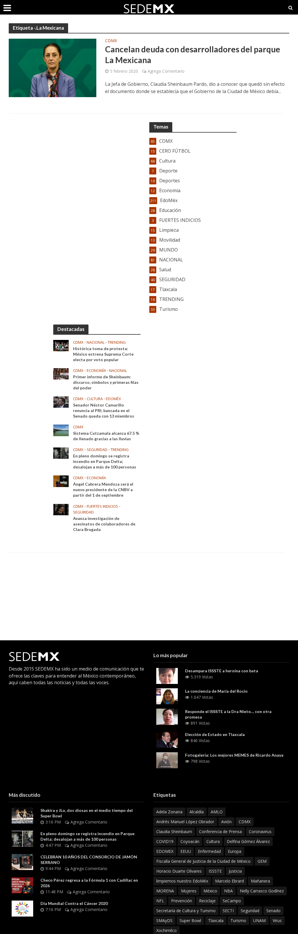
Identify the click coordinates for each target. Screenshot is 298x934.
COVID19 (164, 841)
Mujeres (188, 891)
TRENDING (117, 342)
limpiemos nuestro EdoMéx (182, 881)
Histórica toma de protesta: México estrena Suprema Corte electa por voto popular (103, 354)
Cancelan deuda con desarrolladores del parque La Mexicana (192, 54)
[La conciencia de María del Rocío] (167, 696)
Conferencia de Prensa (220, 831)
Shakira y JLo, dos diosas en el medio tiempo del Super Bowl (86, 813)
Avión (226, 821)
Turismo (238, 920)
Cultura (95, 398)
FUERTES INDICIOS (102, 506)
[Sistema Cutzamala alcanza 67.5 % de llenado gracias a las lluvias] (61, 430)
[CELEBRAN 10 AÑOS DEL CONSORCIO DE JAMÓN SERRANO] (22, 861)
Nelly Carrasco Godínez (262, 891)
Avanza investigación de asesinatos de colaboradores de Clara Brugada (104, 524)
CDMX (111, 41)
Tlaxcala (216, 920)
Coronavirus (260, 831)
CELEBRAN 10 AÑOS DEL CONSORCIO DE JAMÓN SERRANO (88, 859)
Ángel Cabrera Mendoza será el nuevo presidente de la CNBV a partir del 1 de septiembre (103, 490)
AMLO (217, 811)
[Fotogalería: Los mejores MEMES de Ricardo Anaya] (167, 760)
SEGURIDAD (97, 449)
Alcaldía (196, 811)
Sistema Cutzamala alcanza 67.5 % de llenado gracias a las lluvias (106, 436)
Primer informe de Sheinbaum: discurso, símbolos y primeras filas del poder (106, 382)
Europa (234, 851)
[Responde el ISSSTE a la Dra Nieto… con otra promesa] (167, 716)
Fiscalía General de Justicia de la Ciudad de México (203, 861)
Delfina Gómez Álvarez (248, 841)
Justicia (235, 871)
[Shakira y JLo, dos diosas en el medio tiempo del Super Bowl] (22, 815)
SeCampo (232, 900)
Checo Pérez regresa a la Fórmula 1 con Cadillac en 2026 (89, 883)
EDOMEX (164, 851)
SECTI (228, 910)
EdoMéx (113, 398)
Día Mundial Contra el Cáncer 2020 (74, 903)
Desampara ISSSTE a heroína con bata (221, 670)
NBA (228, 891)
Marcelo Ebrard (229, 881)
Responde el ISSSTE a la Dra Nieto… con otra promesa (228, 714)
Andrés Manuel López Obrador (185, 821)
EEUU (185, 851)
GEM (262, 861)
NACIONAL (95, 342)
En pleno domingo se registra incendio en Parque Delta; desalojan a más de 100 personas (104, 461)
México (210, 891)
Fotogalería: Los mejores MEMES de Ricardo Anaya (234, 755)
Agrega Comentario (166, 71)
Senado (273, 910)
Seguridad (250, 910)
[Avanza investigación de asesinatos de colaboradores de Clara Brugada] (61, 509)
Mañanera (260, 881)
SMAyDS (164, 920)
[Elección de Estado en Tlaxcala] (167, 739)
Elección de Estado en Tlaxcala (215, 734)
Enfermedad (209, 851)
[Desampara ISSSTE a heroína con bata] (167, 675)
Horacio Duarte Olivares (179, 871)
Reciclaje (207, 900)
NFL (160, 900)
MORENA (165, 891)
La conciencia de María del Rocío (216, 691)
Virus (277, 920)
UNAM (259, 920)
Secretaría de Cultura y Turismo (186, 910)
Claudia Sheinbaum (174, 831)
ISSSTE (215, 871)
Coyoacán (189, 841)
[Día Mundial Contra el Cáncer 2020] (22, 908)
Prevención (181, 900)
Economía (96, 370)
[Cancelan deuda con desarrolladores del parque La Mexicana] (52, 67)
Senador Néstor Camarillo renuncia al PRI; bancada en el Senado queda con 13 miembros (103, 410)
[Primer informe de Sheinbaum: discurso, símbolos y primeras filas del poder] (61, 373)
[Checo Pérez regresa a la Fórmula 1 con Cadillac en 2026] (22, 885)
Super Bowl (190, 920)
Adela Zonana (169, 811)
